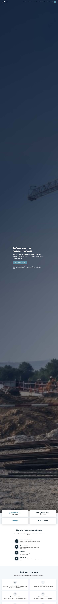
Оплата (24, 1)
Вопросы (51, 1)
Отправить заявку (20, 262)
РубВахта (5, 2)
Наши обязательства (38, 1)
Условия (30, 1)
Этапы (45, 1)
